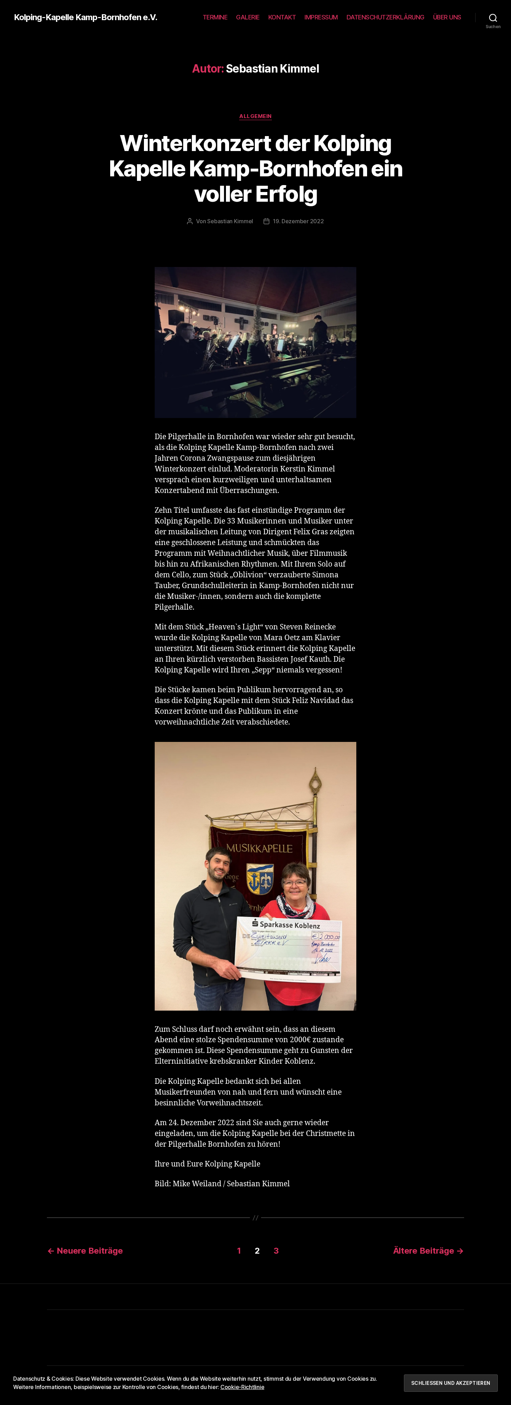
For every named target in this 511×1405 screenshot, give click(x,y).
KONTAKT (282, 17)
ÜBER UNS (447, 17)
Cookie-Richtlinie (242, 1386)
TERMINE (215, 17)
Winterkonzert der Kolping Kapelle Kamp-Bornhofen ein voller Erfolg (256, 168)
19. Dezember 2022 (298, 221)
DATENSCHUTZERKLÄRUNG (385, 17)
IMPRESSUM (321, 17)
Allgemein (255, 116)
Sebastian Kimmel (230, 221)
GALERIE (248, 17)
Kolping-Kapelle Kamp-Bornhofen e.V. (85, 17)
